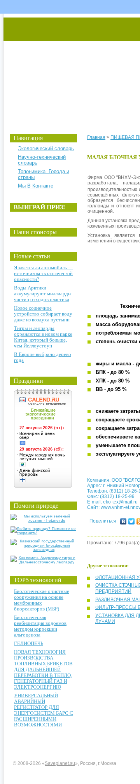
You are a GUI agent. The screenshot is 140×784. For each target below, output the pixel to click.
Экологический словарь (46, 148)
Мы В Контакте (35, 186)
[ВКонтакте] (123, 521)
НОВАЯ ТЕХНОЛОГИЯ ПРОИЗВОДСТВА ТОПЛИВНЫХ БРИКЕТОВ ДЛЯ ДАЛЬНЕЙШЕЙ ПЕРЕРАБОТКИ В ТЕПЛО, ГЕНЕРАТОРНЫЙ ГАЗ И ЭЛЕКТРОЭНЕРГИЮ (43, 669)
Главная (96, 137)
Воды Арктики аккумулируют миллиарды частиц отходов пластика (43, 293)
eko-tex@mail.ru (120, 502)
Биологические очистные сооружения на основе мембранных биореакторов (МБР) (41, 600)
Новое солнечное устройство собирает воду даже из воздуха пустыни (43, 314)
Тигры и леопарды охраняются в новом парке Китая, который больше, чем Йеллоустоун (43, 337)
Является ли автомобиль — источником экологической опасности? (43, 273)
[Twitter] (132, 521)
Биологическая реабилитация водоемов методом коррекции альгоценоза (40, 626)
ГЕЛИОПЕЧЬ (28, 643)
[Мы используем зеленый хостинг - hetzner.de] (43, 520)
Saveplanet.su (60, 763)
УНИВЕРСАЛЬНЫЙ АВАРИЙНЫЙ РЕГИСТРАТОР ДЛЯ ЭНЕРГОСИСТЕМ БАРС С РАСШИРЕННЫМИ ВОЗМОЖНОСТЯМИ (43, 710)
